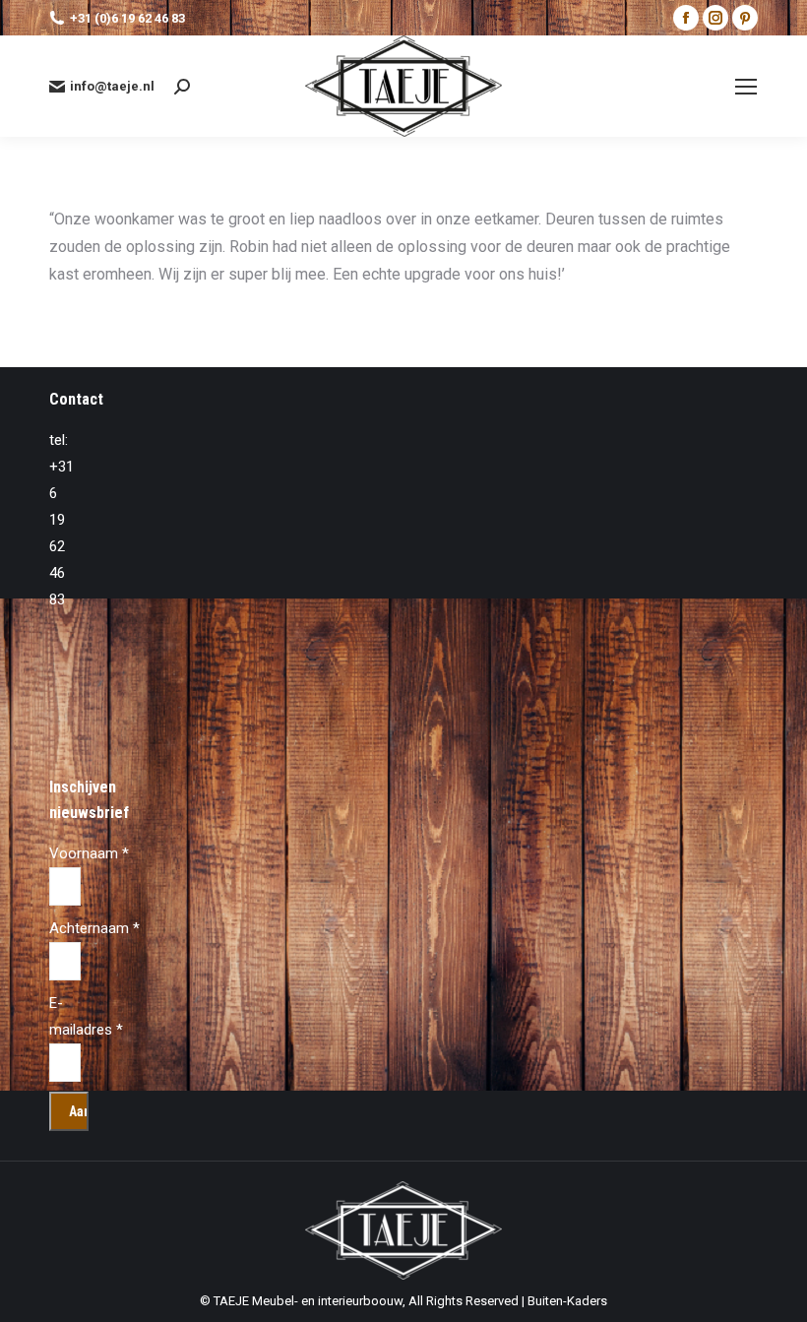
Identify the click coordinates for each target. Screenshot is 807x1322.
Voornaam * (89, 853)
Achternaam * (94, 928)
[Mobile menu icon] (746, 86)
